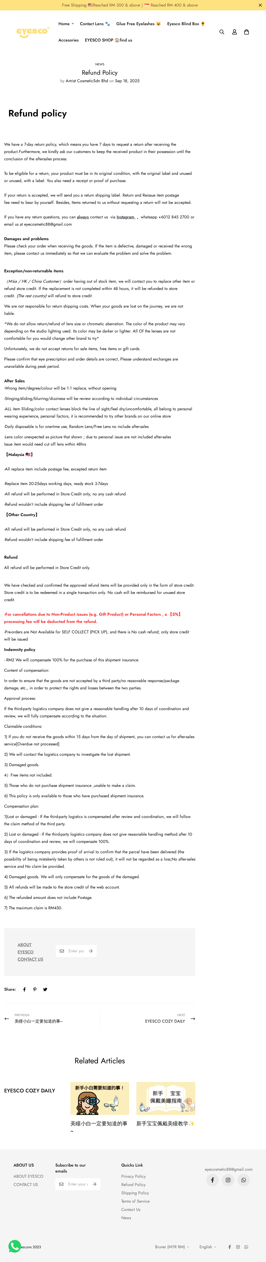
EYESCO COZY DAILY (29, 1090)
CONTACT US (30, 959)
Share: (10, 989)
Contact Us (130, 1209)
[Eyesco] (32, 31)
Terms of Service (135, 1201)
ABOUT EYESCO (28, 1176)
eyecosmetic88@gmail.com (228, 1169)
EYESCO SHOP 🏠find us (108, 40)
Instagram (126, 217)
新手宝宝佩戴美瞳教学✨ (165, 1123)
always (83, 217)
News (99, 64)
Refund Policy (133, 1185)
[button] (245, 32)
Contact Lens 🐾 (95, 24)
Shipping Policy (135, 1193)
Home (64, 24)
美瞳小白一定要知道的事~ (99, 1127)
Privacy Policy (133, 1176)
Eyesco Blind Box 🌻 (186, 24)
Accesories (68, 40)
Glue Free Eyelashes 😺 (138, 24)
